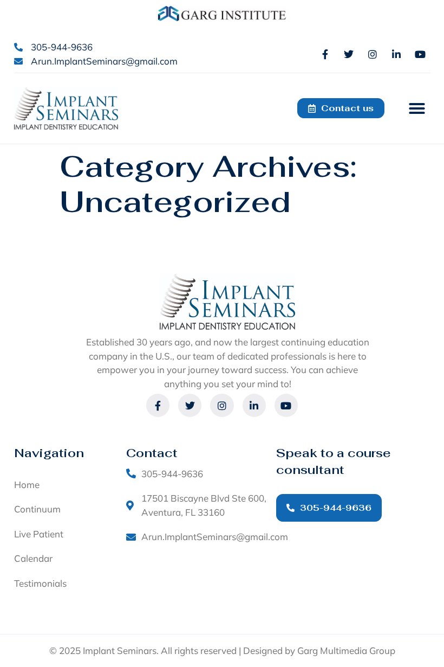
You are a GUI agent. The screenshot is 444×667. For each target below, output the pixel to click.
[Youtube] (420, 54)
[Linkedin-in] (396, 54)
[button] (417, 108)
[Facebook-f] (325, 54)
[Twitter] (348, 54)
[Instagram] (372, 54)
